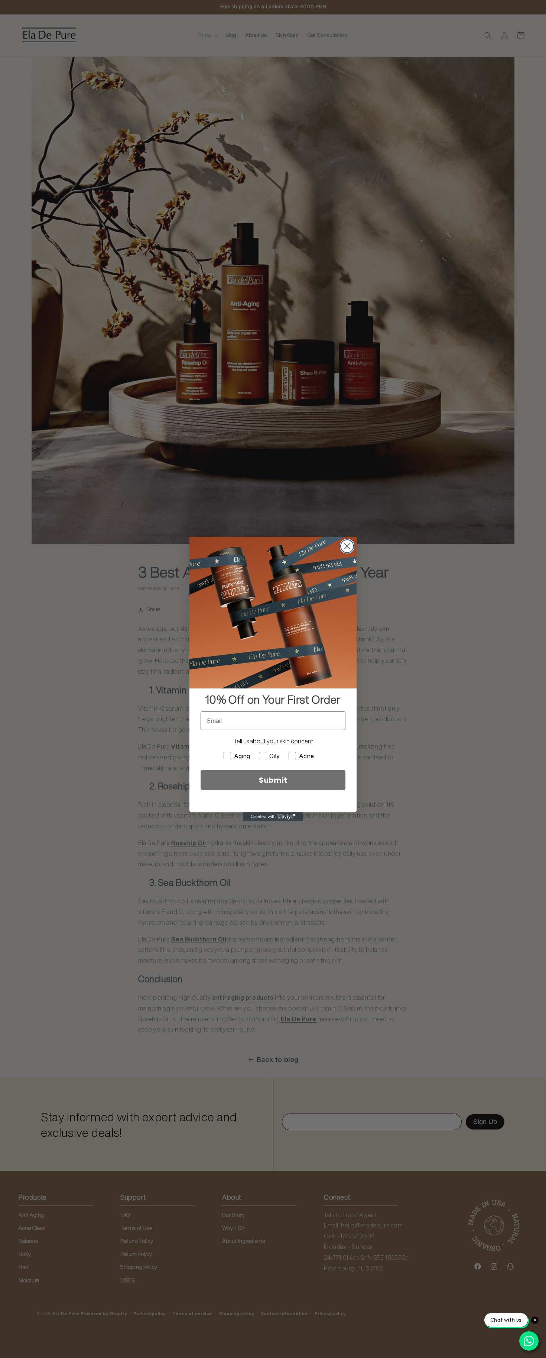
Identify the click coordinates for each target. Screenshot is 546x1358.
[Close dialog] (347, 546)
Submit (273, 780)
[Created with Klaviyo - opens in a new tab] (273, 816)
